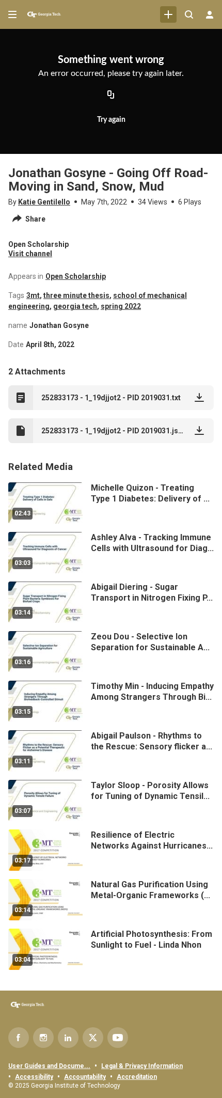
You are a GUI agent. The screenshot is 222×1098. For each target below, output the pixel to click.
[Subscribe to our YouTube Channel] (117, 1037)
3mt (33, 295)
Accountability (85, 1076)
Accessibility (34, 1076)
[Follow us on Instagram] (43, 1037)
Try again (111, 119)
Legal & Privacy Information (142, 1066)
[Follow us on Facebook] (18, 1037)
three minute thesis (76, 295)
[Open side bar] (12, 14)
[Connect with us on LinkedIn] (68, 1037)
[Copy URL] (111, 95)
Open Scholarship (75, 276)
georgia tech (75, 306)
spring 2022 (121, 306)
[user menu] (209, 14)
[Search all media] (189, 14)
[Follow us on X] (93, 1037)
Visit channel (30, 253)
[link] (168, 14)
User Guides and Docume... (49, 1066)
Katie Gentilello (44, 202)
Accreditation (137, 1076)
